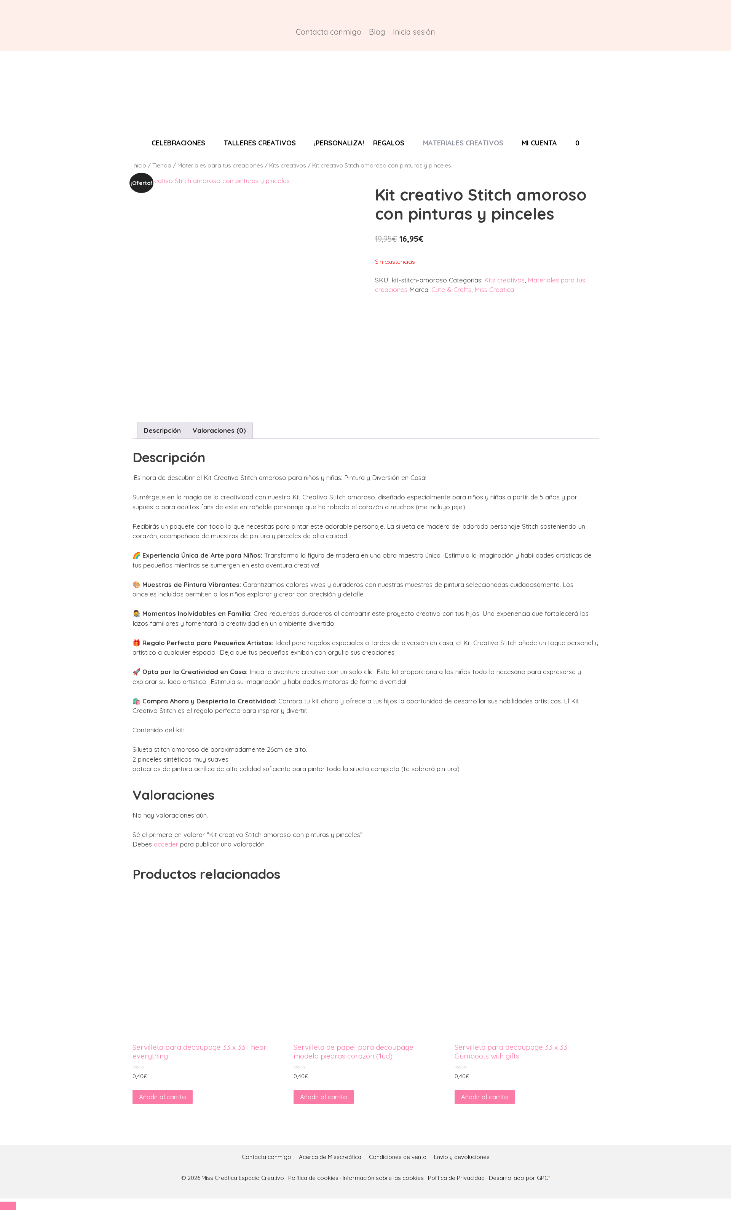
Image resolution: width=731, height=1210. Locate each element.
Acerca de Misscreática (330, 1157)
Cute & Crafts (451, 289)
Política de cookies (313, 1177)
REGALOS (388, 143)
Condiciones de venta (397, 1157)
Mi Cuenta (539, 143)
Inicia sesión (414, 32)
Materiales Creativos (463, 143)
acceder (166, 844)
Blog (377, 32)
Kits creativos (287, 165)
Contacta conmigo (328, 32)
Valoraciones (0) (219, 430)
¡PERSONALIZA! (339, 143)
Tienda (161, 165)
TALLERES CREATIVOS (259, 143)
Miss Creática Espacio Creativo (243, 1177)
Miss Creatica (494, 289)
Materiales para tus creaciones (220, 165)
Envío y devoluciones (462, 1157)
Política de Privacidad (456, 1177)
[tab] (162, 430)
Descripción (162, 430)
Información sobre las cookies (383, 1177)
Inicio (139, 165)
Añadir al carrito (162, 1097)
